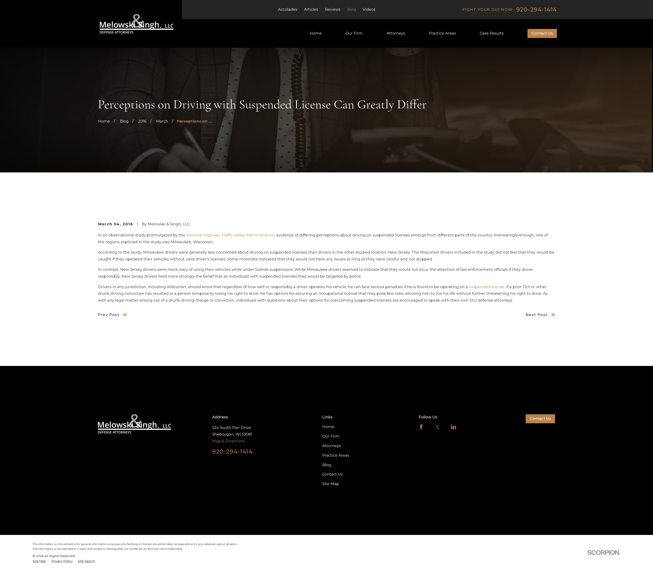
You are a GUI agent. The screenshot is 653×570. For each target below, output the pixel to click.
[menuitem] (39, 561)
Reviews (332, 9)
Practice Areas (335, 455)
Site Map (330, 483)
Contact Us (542, 33)
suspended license (486, 287)
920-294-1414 (536, 9)
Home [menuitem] (316, 33)
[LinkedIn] (453, 427)
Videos (369, 9)
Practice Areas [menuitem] (442, 33)
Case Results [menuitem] (492, 33)
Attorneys (331, 446)
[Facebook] (421, 427)
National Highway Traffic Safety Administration (230, 235)
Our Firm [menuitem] (354, 33)
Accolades (287, 9)
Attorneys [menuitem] (396, 33)
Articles (311, 9)
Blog (351, 9)
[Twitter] (437, 427)
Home (328, 426)
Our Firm (330, 436)
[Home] (136, 24)
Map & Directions (228, 441)
